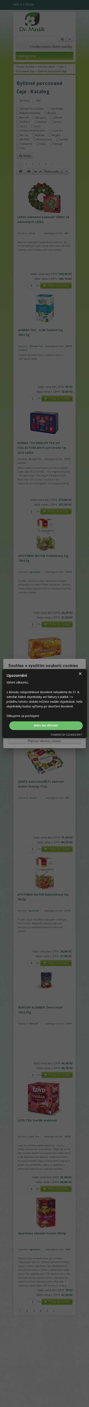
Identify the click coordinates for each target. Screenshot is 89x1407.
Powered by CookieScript (66, 734)
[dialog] (44, 703)
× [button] (80, 673)
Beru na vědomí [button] (46, 725)
